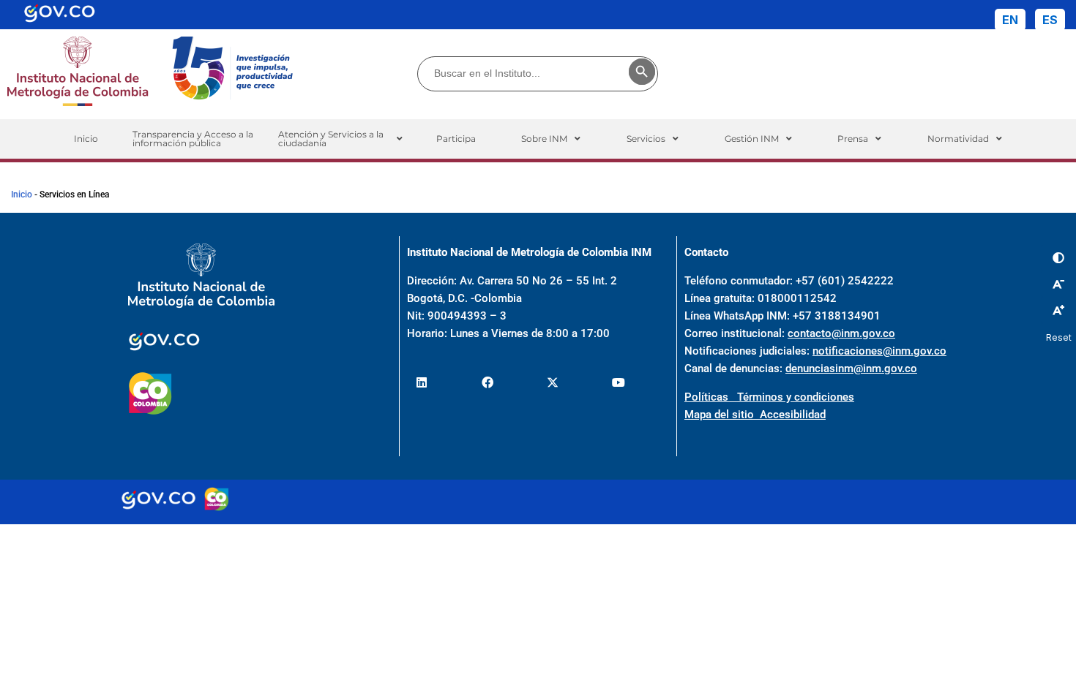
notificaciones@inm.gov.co (879, 351)
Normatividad (958, 138)
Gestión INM (752, 138)
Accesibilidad (793, 414)
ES (1050, 19)
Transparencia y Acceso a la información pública (192, 138)
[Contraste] (1058, 258)
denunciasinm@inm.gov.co (851, 368)
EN (1010, 19)
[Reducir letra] (1058, 284)
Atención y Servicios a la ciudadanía (331, 138)
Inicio (86, 138)
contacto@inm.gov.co (841, 333)
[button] (340, 139)
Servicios (646, 138)
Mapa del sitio (722, 414)
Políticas (710, 397)
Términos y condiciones (795, 397)
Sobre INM (544, 138)
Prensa (852, 138)
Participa (456, 138)
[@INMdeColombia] (422, 383)
